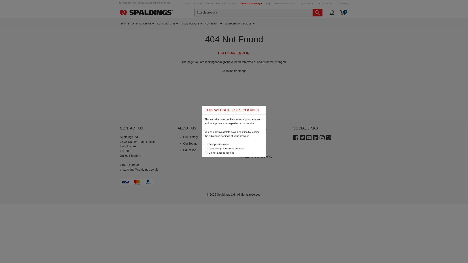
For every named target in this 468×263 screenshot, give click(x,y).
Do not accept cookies (221, 152)
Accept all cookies (219, 144)
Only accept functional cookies (226, 148)
